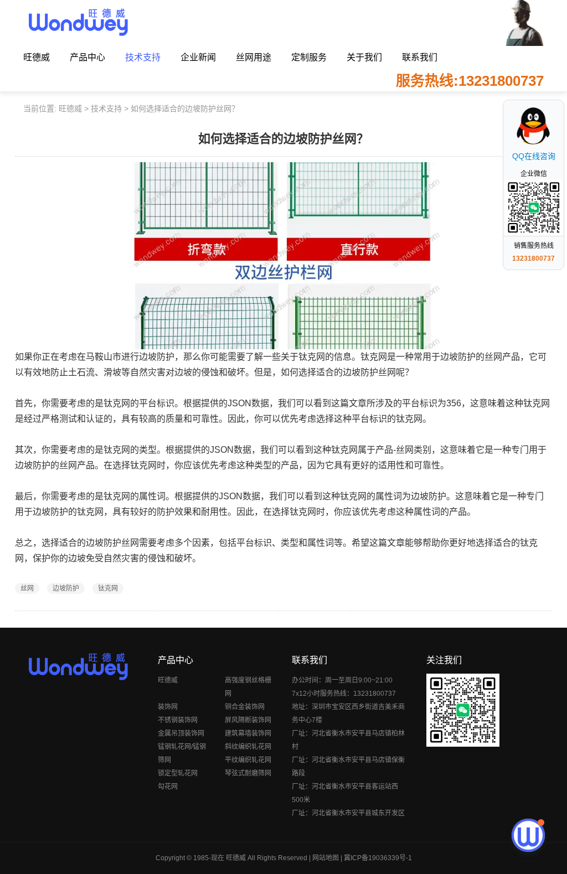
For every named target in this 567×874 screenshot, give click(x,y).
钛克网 (108, 588)
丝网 (27, 588)
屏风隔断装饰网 (248, 720)
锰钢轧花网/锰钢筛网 (182, 753)
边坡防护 (66, 588)
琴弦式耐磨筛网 (248, 773)
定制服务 (309, 57)
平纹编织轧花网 (248, 760)
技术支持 (143, 57)
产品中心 (87, 57)
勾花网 (168, 786)
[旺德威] (77, 22)
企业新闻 (198, 57)
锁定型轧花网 (178, 773)
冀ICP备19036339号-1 (378, 858)
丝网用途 (253, 57)
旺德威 (36, 57)
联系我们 (419, 57)
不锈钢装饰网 (178, 720)
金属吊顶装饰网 (181, 733)
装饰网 (168, 707)
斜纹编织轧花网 (248, 747)
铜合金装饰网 (245, 707)
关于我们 (364, 57)
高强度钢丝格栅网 (248, 686)
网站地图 (325, 858)
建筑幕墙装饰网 (248, 733)
